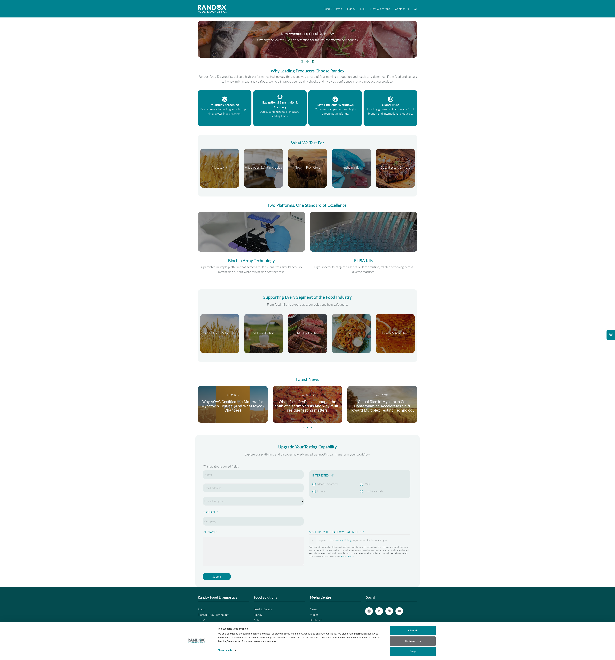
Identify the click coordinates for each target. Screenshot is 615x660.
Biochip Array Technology (213, 615)
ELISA (201, 620)
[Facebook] (369, 611)
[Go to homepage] (212, 9)
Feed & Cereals (374, 491)
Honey (321, 491)
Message (210, 532)
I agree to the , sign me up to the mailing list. (353, 540)
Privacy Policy (343, 540)
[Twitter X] (379, 611)
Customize (411, 641)
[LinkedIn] (389, 611)
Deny (413, 651)
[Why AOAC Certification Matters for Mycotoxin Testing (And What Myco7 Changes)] (233, 404)
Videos (314, 615)
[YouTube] (399, 611)
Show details (224, 650)
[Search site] (415, 9)
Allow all (413, 630)
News (313, 609)
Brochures (316, 620)
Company (210, 512)
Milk (367, 484)
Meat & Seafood (327, 484)
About (201, 609)
